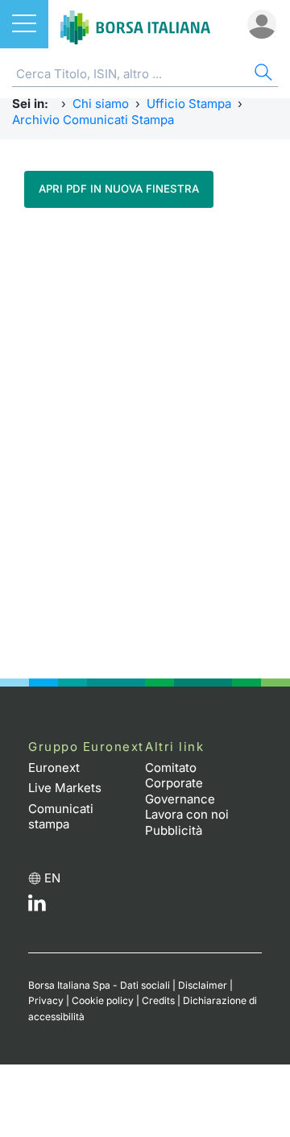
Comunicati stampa (60, 816)
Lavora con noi (187, 814)
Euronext (54, 767)
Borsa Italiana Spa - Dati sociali (99, 985)
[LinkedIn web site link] (37, 907)
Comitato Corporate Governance (180, 783)
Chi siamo (100, 103)
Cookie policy (103, 1000)
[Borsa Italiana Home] (135, 24)
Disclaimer (202, 985)
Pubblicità (173, 830)
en (52, 878)
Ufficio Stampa (189, 103)
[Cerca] (262, 74)
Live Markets (65, 787)
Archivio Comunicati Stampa (93, 119)
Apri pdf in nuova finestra (119, 188)
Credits (158, 1000)
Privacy (46, 1000)
